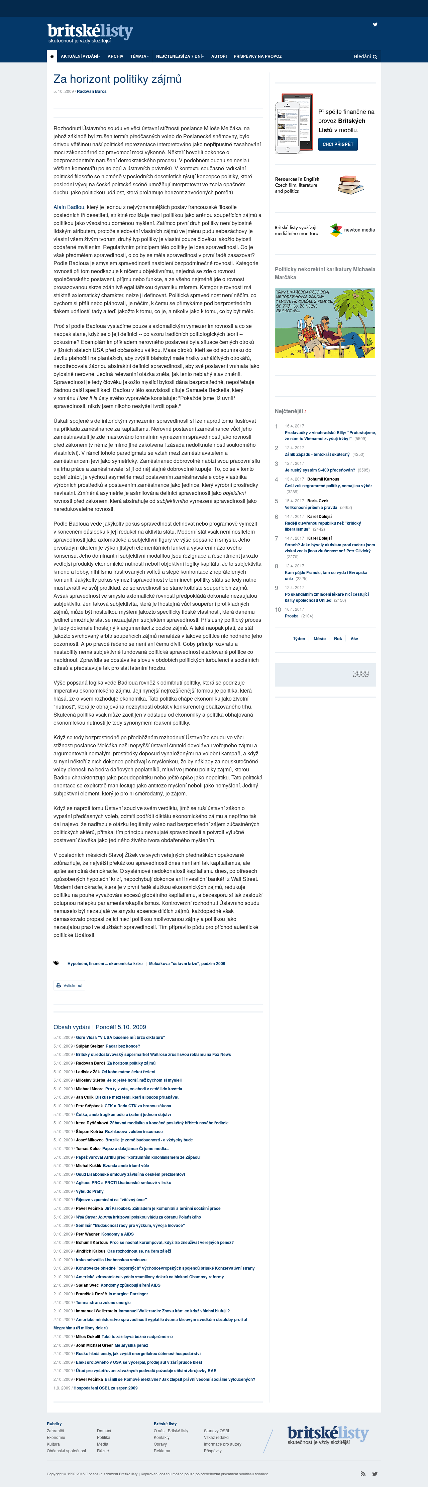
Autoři (219, 56)
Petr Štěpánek (89, 1106)
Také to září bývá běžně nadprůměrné (137, 1336)
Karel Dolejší (319, 516)
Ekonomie (56, 1437)
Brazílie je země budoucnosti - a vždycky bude (149, 1140)
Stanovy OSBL (217, 1430)
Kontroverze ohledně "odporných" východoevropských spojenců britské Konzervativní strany (165, 1268)
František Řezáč (91, 1294)
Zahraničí (55, 1430)
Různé (103, 1450)
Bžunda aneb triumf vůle (126, 1165)
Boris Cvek (318, 501)
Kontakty (162, 1437)
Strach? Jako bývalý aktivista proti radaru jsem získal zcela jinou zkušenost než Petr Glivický (330, 550)
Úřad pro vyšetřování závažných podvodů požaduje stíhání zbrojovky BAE (146, 1370)
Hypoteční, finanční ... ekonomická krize (105, 963)
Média (102, 1444)
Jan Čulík (85, 1097)
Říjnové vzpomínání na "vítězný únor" (111, 1199)
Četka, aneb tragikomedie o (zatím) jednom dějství (123, 1114)
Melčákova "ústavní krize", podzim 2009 (187, 963)
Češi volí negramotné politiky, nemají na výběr (328, 488)
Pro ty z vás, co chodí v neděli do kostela (143, 1089)
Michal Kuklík (88, 1165)
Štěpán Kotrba (89, 1131)
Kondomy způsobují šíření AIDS (130, 1285)
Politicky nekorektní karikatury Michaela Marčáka (325, 273)
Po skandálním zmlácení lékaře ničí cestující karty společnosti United (327, 597)
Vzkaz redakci (216, 1437)
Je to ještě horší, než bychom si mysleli (144, 1080)
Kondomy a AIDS (117, 1234)
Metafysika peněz (131, 1345)
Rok (338, 638)
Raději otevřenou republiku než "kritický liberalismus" (323, 526)
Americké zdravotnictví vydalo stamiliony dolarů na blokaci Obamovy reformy (150, 1277)
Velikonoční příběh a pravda (318, 507)
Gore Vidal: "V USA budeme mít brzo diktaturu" (120, 1037)
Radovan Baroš (92, 91)
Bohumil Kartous (92, 1242)
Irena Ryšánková (92, 1123)
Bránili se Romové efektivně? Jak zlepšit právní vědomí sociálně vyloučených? (180, 1379)
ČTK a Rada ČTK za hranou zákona (138, 1106)
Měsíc (320, 638)
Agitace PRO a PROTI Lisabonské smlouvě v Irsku (123, 1182)
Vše (354, 638)
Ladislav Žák (88, 1072)
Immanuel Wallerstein (96, 1311)
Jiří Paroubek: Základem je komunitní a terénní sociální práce (163, 1208)
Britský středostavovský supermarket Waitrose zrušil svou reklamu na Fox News (153, 1054)
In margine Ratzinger (128, 1294)
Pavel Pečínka (89, 1208)
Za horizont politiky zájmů (131, 1063)
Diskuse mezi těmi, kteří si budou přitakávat (137, 1097)
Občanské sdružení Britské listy (112, 1473)
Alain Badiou (69, 207)
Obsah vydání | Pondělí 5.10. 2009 (100, 1026)
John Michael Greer (94, 1345)
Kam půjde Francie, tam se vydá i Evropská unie (326, 575)
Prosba (299, 616)
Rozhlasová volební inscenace (134, 1131)
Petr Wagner (88, 1234)
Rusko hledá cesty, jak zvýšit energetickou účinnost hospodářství (138, 1353)
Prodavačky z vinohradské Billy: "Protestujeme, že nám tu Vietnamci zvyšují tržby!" (330, 435)
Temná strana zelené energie (103, 1302)
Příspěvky (213, 1450)
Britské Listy (328, 1436)
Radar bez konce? (123, 1046)
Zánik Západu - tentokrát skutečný (324, 454)
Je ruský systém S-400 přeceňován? (327, 470)
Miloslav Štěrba (90, 1080)
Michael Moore (90, 1089)
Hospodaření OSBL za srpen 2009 (106, 1388)
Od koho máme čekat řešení (128, 1072)
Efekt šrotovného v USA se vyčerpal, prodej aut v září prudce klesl (139, 1362)
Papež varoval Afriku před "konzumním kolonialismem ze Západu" (139, 1157)
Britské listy (97, 33)
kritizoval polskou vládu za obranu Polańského (138, 1217)
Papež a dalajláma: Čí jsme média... (135, 1148)
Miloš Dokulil (88, 1336)
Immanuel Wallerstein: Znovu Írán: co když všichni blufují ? (174, 1311)
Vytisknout (72, 985)
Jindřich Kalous (91, 1251)
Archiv (115, 56)
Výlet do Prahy (90, 1191)
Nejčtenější (289, 411)
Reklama (162, 1450)
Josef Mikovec (90, 1140)
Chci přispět (338, 144)
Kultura (53, 1444)
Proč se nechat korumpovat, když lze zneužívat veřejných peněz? (172, 1242)
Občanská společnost (66, 1450)
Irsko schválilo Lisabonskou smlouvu (111, 1260)
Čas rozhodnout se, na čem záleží (139, 1251)
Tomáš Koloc (88, 1148)
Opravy (160, 1444)
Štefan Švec (87, 1285)
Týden (299, 638)
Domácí (104, 1430)
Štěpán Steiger (90, 1046)
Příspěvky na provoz (258, 56)
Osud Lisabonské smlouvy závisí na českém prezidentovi (130, 1174)
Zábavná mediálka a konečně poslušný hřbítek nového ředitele (169, 1123)
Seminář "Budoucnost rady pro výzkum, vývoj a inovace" (130, 1225)
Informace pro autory (222, 1444)
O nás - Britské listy (171, 1430)
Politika (103, 1437)
